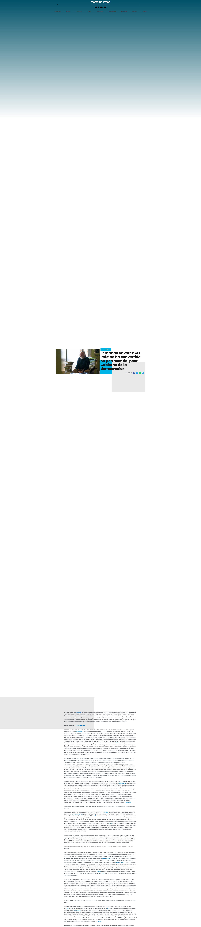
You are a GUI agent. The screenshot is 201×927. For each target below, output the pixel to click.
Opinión (134, 11)
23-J (110, 823)
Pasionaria (122, 783)
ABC (103, 873)
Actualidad (58, 11)
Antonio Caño (119, 862)
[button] (134, 373)
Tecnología (79, 11)
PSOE (67, 908)
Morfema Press (100, 2)
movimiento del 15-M (77, 814)
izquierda (78, 712)
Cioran (117, 743)
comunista (79, 731)
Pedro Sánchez (106, 858)
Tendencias (100, 11)
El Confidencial (80, 725)
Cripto (89, 11)
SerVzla (68, 11)
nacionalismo (77, 910)
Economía (124, 11)
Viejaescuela (112, 11)
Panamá (144, 11)
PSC (108, 908)
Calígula (128, 802)
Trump (99, 921)
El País (106, 812)
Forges (98, 871)
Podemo (97, 816)
